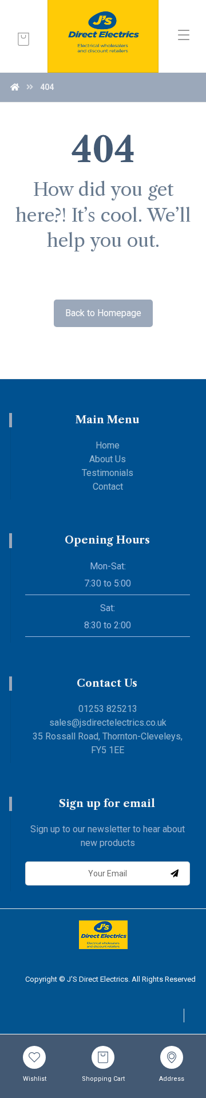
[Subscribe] (174, 873)
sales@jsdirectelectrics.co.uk (108, 722)
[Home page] (14, 87)
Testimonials (107, 472)
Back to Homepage (103, 313)
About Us (107, 459)
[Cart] (23, 38)
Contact (108, 486)
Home (108, 445)
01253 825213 (107, 708)
